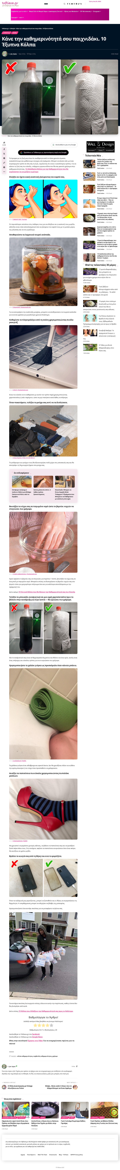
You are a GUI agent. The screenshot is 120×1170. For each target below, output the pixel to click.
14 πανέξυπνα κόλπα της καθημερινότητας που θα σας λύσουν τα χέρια (107, 256)
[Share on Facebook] (4, 149)
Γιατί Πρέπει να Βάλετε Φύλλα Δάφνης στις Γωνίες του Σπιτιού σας (104, 1122)
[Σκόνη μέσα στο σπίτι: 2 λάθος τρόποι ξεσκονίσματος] (43, 482)
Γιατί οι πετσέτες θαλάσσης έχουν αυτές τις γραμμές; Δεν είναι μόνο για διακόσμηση (107, 175)
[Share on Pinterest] (4, 158)
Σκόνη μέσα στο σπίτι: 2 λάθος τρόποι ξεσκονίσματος (42, 492)
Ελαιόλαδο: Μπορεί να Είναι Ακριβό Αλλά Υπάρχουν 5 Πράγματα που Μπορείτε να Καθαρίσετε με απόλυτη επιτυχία (64, 494)
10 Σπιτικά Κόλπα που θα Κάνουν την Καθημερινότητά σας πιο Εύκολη (46, 592)
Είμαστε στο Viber (35, 1041)
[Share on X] (4, 153)
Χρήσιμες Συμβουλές (9, 1117)
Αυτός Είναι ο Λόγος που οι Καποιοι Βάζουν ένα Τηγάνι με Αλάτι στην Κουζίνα (44, 1123)
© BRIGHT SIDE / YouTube (20, 219)
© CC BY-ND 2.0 (30, 458)
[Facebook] (67, 4)
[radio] (35, 1025)
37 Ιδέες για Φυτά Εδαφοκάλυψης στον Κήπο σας (106, 348)
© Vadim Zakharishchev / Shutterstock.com (25, 574)
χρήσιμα (55, 1056)
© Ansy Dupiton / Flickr (19, 458)
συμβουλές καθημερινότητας (42, 1056)
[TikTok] (79, 4)
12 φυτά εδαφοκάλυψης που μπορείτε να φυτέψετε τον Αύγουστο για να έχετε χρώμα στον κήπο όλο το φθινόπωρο (107, 243)
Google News (37, 1037)
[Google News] (72, 4)
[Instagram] (74, 4)
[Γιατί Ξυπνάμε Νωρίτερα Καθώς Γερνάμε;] (75, 1110)
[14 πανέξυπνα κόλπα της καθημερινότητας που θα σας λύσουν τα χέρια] (89, 257)
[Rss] (81, 4)
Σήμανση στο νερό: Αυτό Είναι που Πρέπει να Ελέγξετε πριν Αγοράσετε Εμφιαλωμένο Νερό (15, 1123)
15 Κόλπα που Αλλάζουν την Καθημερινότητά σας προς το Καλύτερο (46, 1011)
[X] (69, 4)
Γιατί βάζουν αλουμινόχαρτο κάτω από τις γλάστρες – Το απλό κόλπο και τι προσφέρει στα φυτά (107, 187)
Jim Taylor (13, 54)
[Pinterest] (76, 4)
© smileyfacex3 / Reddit (19, 761)
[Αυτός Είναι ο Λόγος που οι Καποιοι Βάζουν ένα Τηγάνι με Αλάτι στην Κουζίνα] (45, 1110)
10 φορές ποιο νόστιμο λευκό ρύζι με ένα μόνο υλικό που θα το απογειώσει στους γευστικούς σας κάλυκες (107, 216)
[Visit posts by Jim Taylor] (4, 1066)
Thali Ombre (100, 168)
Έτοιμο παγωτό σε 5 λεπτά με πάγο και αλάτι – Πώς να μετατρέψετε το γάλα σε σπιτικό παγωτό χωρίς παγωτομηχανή (107, 202)
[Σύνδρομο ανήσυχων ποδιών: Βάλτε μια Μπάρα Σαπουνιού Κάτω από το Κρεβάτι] (22, 482)
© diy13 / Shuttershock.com (20, 390)
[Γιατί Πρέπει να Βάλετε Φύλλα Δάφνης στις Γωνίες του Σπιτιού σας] (104, 1110)
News (14, 33)
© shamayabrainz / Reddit (20, 841)
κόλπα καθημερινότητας (25, 1056)
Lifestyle (6, 33)
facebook (36, 1034)
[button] (56, 4)
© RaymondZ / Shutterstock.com (22, 307)
